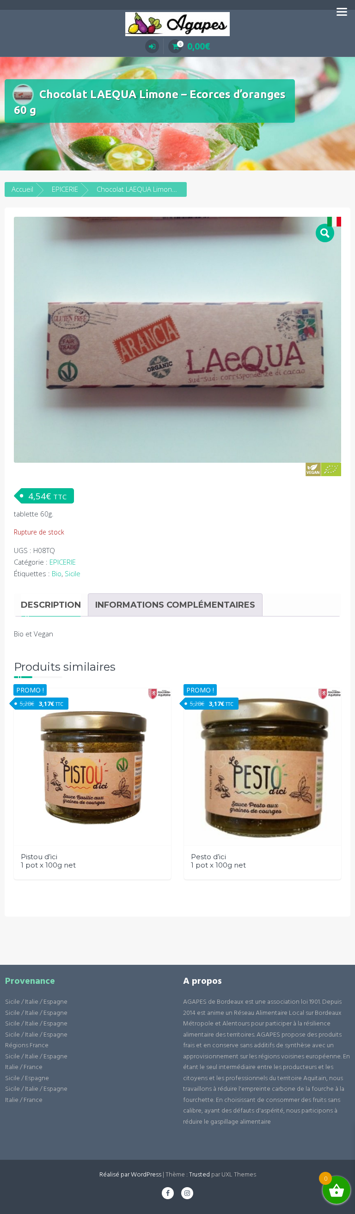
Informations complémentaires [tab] (175, 605)
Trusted (199, 1175)
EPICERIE (65, 189)
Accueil (22, 189)
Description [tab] (51, 605)
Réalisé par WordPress (130, 1175)
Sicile (72, 573)
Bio (56, 573)
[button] (325, 233)
